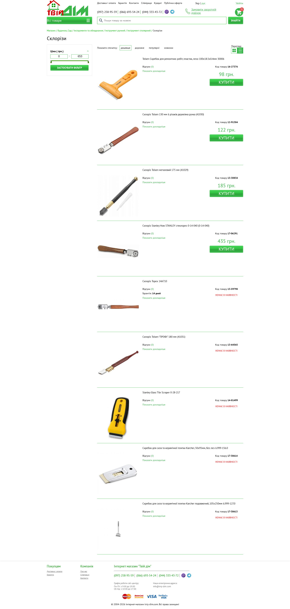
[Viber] (167, 12)
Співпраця (146, 3)
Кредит (158, 3)
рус (203, 3)
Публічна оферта (173, 3)
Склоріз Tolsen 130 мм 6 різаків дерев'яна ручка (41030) (173, 114)
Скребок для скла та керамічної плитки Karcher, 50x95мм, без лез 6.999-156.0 (185, 448)
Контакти (134, 3)
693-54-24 (129, 12)
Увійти (239, 3)
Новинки (168, 47)
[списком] (240, 50)
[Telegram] (172, 12)
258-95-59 (107, 12)
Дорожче (139, 47)
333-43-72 (152, 12)
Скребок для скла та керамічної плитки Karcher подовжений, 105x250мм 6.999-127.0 (188, 503)
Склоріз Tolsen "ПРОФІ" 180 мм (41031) (163, 336)
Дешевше (125, 47)
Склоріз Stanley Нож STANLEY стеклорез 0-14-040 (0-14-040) (175, 225)
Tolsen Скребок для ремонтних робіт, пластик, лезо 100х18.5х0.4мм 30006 (183, 58)
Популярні (154, 47)
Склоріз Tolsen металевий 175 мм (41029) (165, 170)
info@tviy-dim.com (162, 586)
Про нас (83, 571)
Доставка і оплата (106, 3)
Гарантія (122, 3)
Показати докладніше (153, 70)
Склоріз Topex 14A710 (154, 281)
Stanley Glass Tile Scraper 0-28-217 (161, 392)
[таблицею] (234, 50)
